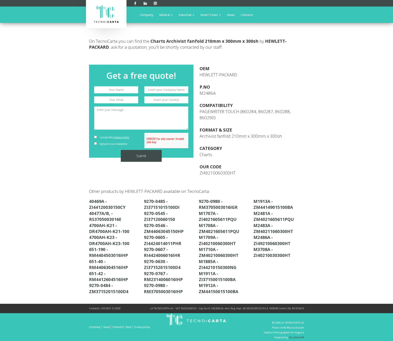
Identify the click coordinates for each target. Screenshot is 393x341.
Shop (128, 327)
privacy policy (121, 137)
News (231, 15)
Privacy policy (142, 327)
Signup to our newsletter (113, 144)
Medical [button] (165, 15)
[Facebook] (135, 2)
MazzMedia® (296, 337)
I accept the (114, 137)
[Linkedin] (145, 2)
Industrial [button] (185, 15)
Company (146, 15)
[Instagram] (155, 2)
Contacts (247, 15)
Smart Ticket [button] (209, 15)
